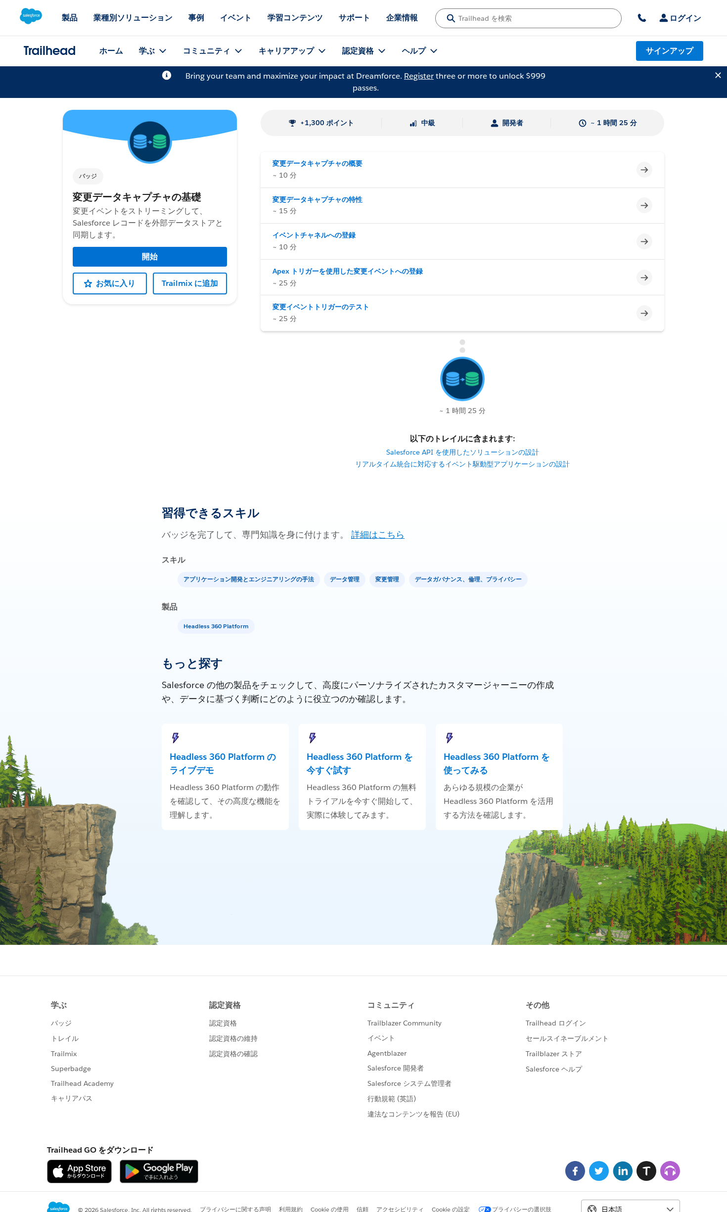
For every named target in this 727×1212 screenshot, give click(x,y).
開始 (150, 256)
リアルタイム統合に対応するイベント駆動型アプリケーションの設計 (462, 464)
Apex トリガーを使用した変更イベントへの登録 (348, 271)
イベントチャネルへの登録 (314, 235)
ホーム (111, 51)
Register (419, 76)
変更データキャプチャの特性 (318, 199)
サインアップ (669, 51)
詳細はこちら (378, 534)
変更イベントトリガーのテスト (321, 306)
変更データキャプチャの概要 (318, 163)
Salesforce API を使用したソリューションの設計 (462, 452)
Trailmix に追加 (190, 283)
